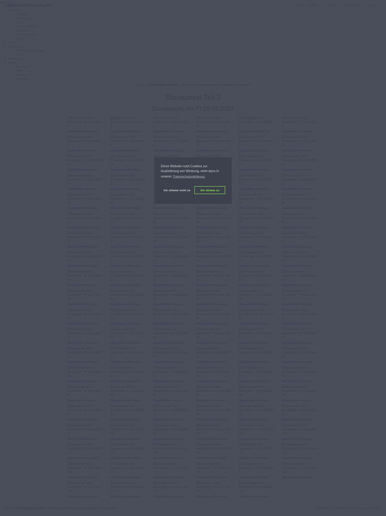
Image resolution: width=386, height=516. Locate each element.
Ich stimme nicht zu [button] (177, 190)
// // (28, 5)
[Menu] (383, 3)
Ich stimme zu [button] (209, 190)
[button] (18, 46)
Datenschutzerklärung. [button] (189, 176)
